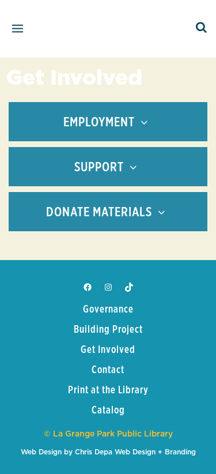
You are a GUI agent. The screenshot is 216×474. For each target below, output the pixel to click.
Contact (108, 370)
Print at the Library (108, 390)
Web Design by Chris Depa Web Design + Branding (108, 452)
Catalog (108, 410)
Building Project (108, 330)
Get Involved (108, 350)
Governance (108, 309)
